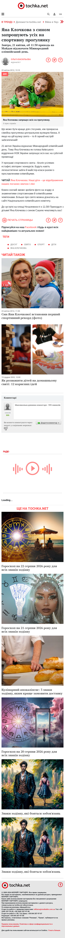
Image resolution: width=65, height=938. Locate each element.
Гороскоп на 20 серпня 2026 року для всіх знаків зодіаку (29, 753)
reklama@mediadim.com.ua (44, 909)
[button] (54, 14)
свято (27, 244)
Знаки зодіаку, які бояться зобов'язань (31, 813)
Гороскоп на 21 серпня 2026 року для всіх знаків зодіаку (29, 630)
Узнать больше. (54, 930)
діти (53, 244)
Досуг (13, 244)
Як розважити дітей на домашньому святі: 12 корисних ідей (29, 382)
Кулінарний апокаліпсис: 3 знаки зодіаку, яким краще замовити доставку (32, 691)
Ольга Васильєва (21, 59)
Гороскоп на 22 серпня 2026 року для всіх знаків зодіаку (29, 568)
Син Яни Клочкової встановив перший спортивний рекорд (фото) (31, 316)
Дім (5, 74)
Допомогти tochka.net (28, 22)
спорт (41, 244)
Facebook (30, 227)
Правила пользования (10, 924)
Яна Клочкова (18, 248)
